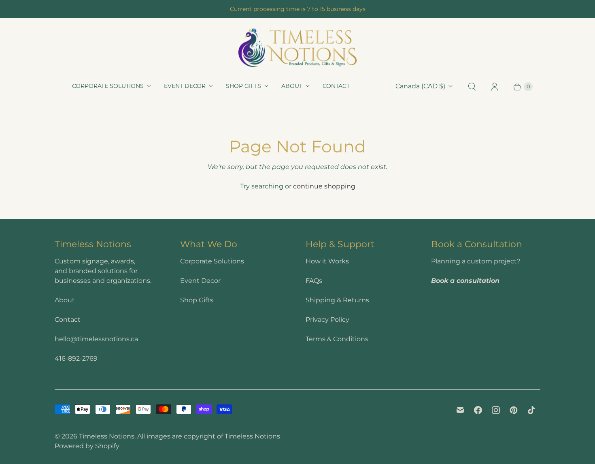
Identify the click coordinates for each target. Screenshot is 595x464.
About (291, 86)
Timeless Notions (106, 436)
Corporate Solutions (108, 86)
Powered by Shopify (87, 446)
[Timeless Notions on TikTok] (531, 410)
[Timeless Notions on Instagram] (496, 410)
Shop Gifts (243, 86)
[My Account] (494, 86)
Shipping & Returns (337, 300)
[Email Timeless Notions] (460, 410)
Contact (336, 86)
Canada (420, 86)
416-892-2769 (76, 358)
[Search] (472, 86)
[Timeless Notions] (297, 48)
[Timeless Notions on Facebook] (478, 410)
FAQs (314, 280)
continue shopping (324, 186)
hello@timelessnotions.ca (96, 339)
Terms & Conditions (337, 339)
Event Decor (185, 86)
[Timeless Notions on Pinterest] (514, 410)
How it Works (327, 261)
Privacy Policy (327, 319)
